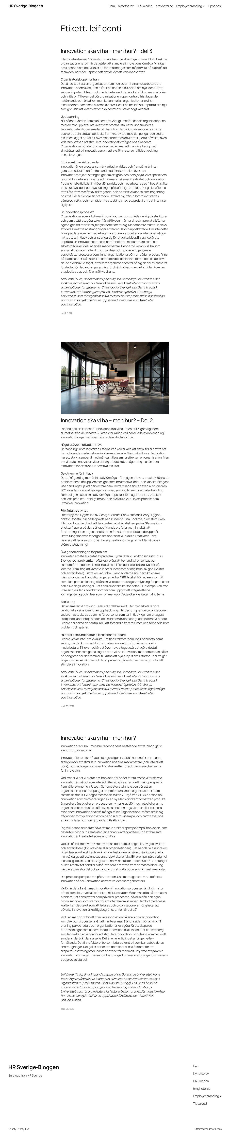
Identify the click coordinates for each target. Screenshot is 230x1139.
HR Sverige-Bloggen (25, 5)
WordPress (216, 1128)
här (131, 437)
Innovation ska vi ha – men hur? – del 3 (106, 51)
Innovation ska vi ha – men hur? (98, 738)
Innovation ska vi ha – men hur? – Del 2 (107, 420)
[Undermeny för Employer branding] (204, 6)
